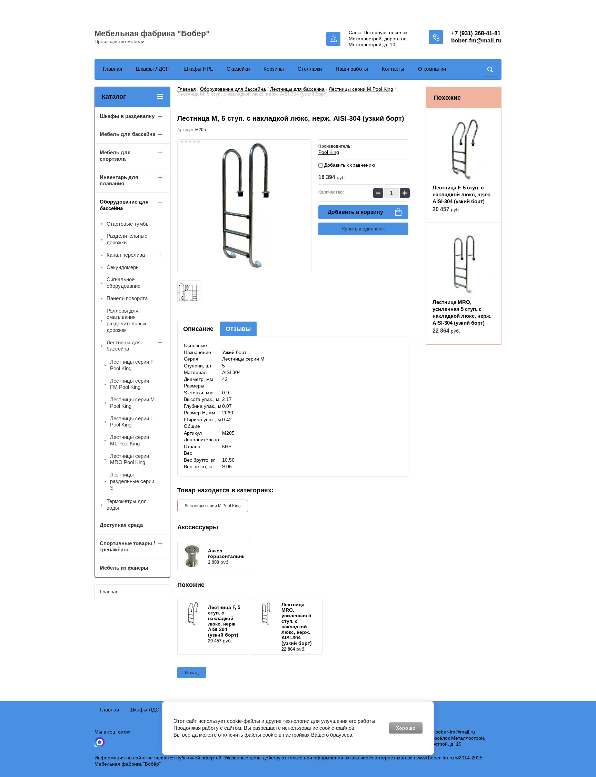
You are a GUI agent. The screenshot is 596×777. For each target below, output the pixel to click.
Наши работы (352, 69)
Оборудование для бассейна (233, 89)
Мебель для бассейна (127, 134)
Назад (192, 672)
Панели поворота (127, 298)
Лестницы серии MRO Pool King (129, 459)
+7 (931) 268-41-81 (475, 33)
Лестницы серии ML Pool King (129, 440)
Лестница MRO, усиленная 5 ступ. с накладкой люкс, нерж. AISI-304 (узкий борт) (296, 624)
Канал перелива (126, 255)
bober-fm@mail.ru (476, 40)
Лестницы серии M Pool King (361, 89)
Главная (112, 69)
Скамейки (238, 69)
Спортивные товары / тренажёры (127, 546)
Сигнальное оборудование (123, 282)
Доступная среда (121, 525)
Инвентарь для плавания (119, 180)
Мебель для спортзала (115, 155)
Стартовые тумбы (128, 224)
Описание (198, 328)
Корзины (274, 69)
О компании (432, 69)
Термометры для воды (127, 504)
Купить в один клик (363, 229)
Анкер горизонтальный (228, 553)
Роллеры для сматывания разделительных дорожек (127, 320)
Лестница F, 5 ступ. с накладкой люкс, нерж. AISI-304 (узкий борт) (224, 621)
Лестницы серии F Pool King (131, 365)
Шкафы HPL (198, 69)
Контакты (393, 69)
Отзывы (238, 328)
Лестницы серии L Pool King (131, 421)
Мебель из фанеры (124, 568)
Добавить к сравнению (349, 165)
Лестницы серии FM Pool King (129, 384)
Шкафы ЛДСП (153, 69)
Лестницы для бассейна (297, 89)
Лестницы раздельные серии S (132, 481)
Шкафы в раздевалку (127, 116)
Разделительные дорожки (127, 239)
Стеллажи (310, 69)
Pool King (328, 152)
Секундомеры (123, 267)
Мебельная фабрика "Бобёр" (152, 33)
